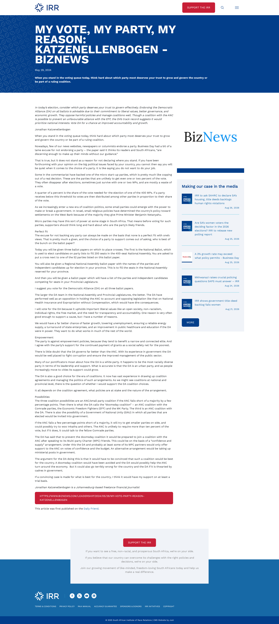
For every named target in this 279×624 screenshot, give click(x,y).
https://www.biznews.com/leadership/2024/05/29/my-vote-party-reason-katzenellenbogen (92, 497)
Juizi (172, 620)
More (190, 322)
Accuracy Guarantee (105, 606)
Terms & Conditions (45, 606)
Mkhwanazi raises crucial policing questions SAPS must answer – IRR (217, 281)
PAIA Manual (84, 606)
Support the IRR (139, 542)
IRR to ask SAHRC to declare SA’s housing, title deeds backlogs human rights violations (217, 201)
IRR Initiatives (152, 606)
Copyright (168, 606)
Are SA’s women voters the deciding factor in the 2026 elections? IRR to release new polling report (217, 230)
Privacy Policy (67, 606)
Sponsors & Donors (131, 606)
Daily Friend (91, 508)
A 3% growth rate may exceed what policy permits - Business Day (217, 258)
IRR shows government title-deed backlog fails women (217, 304)
